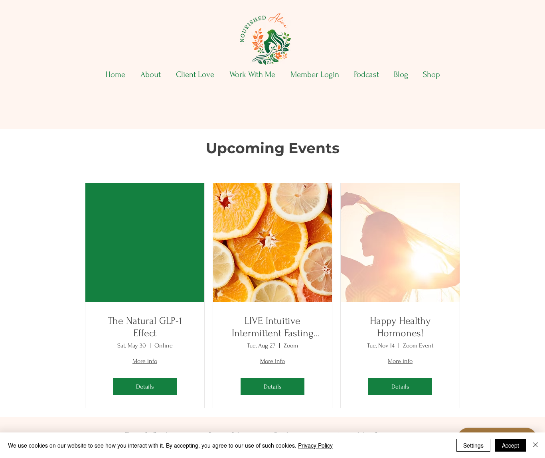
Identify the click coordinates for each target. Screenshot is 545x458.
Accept (510, 445)
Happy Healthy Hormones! (400, 327)
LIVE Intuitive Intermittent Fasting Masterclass (273, 327)
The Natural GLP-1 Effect (145, 327)
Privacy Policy (315, 445)
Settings (473, 445)
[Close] (535, 445)
